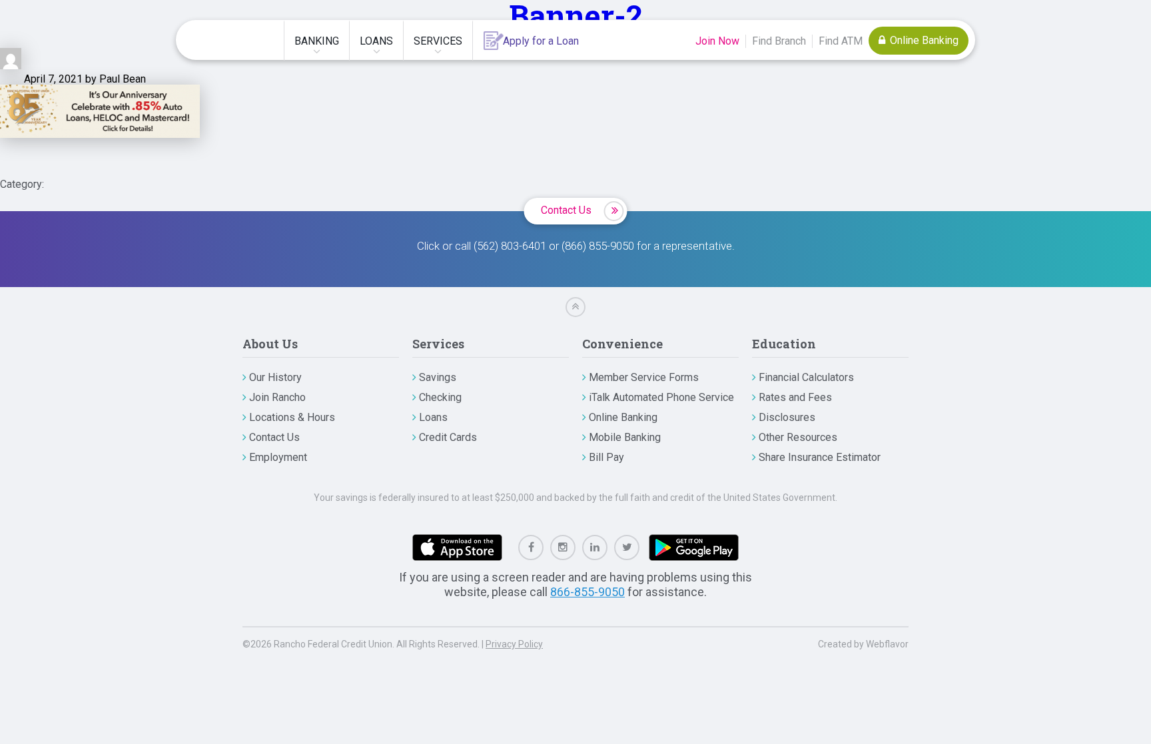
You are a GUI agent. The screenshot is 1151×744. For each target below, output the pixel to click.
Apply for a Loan (541, 41)
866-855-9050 (587, 592)
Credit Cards (448, 437)
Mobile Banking (625, 437)
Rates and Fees (795, 397)
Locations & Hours (292, 417)
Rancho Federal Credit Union (231, 40)
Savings (437, 377)
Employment (278, 457)
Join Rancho (277, 397)
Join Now (717, 41)
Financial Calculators (806, 377)
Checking (440, 397)
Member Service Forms (644, 377)
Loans (376, 41)
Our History (275, 377)
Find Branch (779, 41)
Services (438, 41)
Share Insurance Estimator (820, 457)
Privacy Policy (514, 644)
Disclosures (787, 417)
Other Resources (798, 437)
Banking (316, 41)
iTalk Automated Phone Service (661, 397)
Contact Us (566, 210)
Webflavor (887, 644)
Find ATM (841, 41)
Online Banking (923, 40)
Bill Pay (606, 457)
